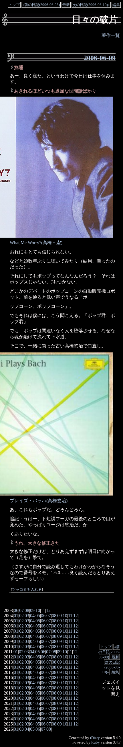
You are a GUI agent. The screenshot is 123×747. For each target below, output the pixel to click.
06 (16, 610)
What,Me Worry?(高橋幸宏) (36, 242)
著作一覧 (111, 35)
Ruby (95, 742)
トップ (14, 5)
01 (16, 615)
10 (37, 610)
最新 (66, 5)
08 (27, 610)
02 (21, 615)
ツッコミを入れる (27, 590)
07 (21, 610)
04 (32, 615)
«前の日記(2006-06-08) (41, 5)
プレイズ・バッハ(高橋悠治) (39, 500)
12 (48, 610)
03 (27, 615)
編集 (116, 5)
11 (43, 610)
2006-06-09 (100, 58)
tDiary (95, 738)
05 (37, 615)
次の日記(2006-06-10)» (91, 5)
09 (32, 610)
